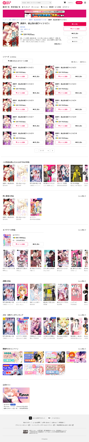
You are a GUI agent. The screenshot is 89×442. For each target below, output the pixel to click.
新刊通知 (76, 37)
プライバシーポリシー (22, 425)
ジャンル (45, 7)
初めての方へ (27, 422)
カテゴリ (65, 7)
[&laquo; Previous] (36, 150)
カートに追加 (75, 28)
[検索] (50, 2)
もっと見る (81, 196)
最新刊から (83, 62)
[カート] (65, 2)
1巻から (75, 62)
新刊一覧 (7, 7)
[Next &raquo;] (52, 150)
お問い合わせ (46, 422)
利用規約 (61, 422)
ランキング (27, 7)
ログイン (70, 2)
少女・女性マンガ (25, 29)
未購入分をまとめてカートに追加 (19, 61)
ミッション (36, 7)
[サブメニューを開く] (85, 2)
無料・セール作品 (56, 7)
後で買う (76, 41)
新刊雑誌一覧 (16, 7)
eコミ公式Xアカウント (37, 418)
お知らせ (54, 422)
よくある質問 (36, 422)
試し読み (75, 33)
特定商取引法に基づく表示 (65, 425)
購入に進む (75, 24)
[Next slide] (84, 173)
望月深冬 (22, 27)
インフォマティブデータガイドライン (42, 425)
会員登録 (79, 2)
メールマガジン (56, 418)
